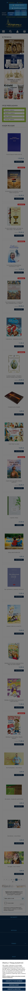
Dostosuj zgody (14, 985)
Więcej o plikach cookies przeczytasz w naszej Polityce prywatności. (13, 976)
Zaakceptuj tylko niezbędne (14, 981)
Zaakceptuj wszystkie (14, 989)
